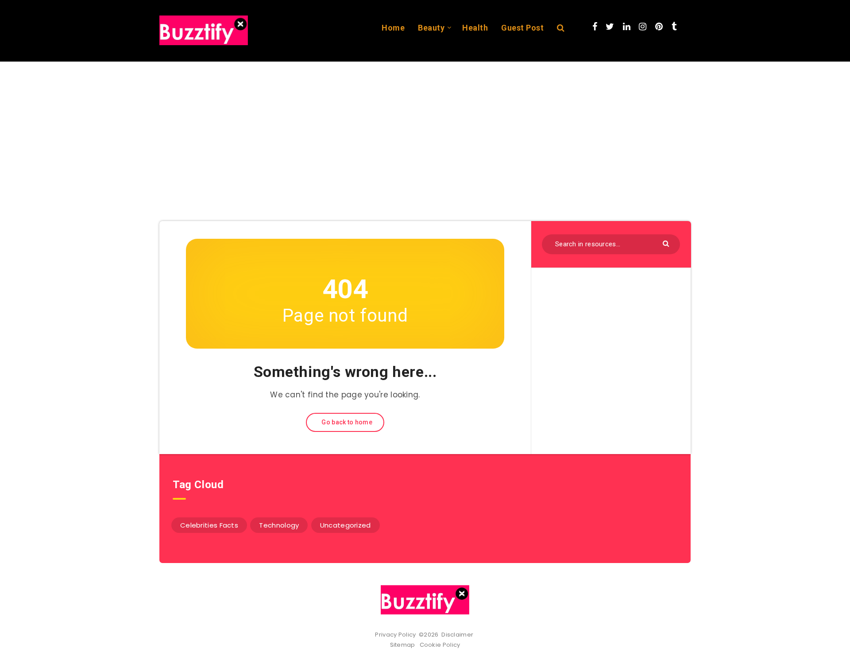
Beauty (431, 27)
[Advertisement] (425, 128)
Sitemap (404, 645)
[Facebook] (594, 27)
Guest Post (522, 27)
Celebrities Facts (209, 525)
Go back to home (346, 422)
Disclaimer (458, 634)
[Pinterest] (659, 27)
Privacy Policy (395, 634)
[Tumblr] (674, 27)
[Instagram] (642, 27)
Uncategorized (345, 525)
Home (393, 27)
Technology (279, 525)
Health (475, 27)
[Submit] (667, 243)
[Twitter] (610, 27)
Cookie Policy (440, 645)
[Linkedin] (626, 27)
